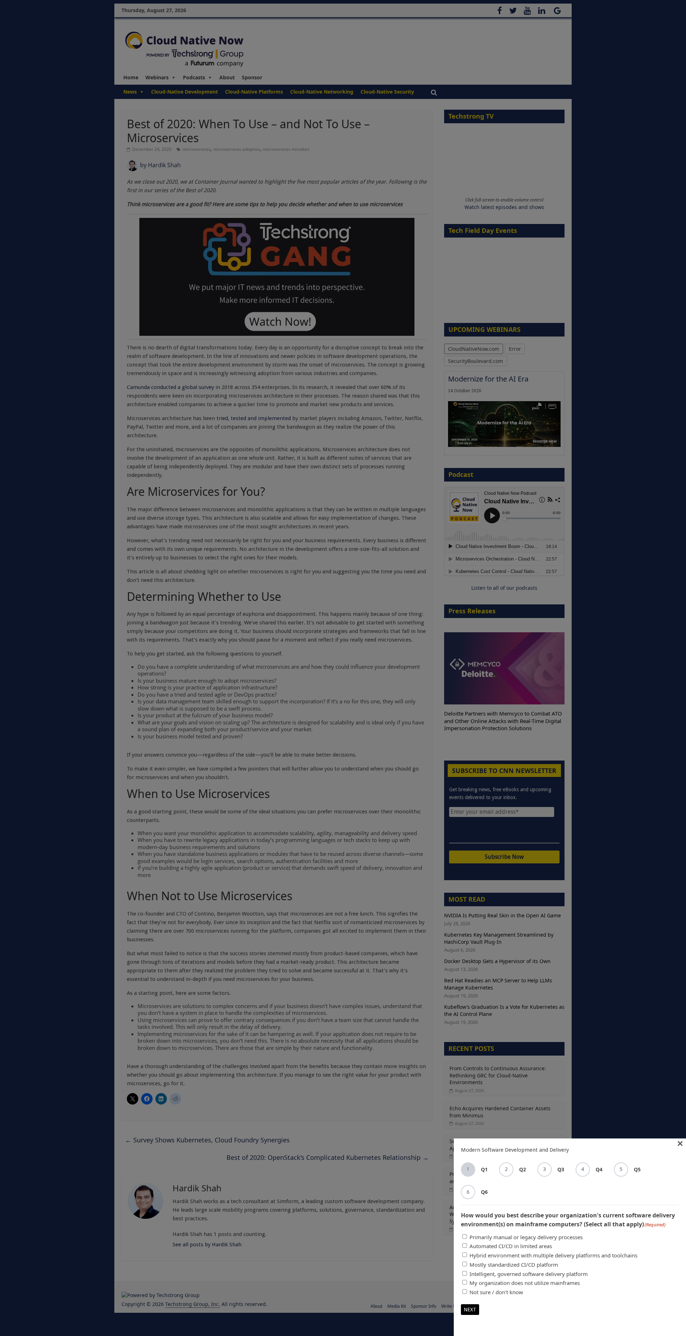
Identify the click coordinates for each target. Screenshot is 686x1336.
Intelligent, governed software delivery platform (528, 1273)
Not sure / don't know (496, 1292)
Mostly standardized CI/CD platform (513, 1264)
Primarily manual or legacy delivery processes (526, 1237)
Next (470, 1309)
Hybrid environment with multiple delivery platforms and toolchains (553, 1255)
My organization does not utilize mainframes (524, 1282)
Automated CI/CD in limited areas (510, 1246)
